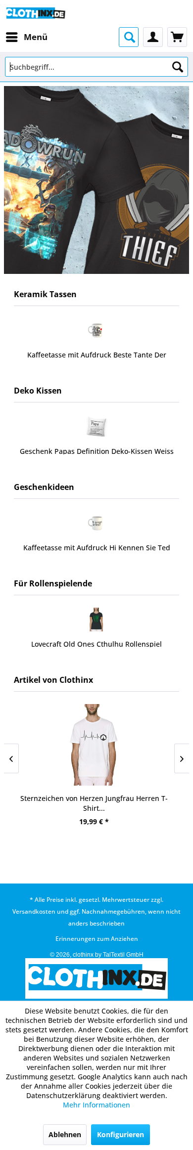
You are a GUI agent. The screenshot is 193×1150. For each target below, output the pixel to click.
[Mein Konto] (153, 37)
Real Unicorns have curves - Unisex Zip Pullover (96, 798)
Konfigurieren (120, 1134)
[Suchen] (177, 67)
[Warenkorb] (177, 37)
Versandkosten (33, 911)
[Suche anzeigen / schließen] (129, 37)
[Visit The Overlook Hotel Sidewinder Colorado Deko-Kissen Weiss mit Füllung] (96, 427)
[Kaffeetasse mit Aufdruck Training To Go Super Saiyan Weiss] (96, 330)
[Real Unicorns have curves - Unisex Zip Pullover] (96, 745)
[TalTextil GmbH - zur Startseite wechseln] (35, 13)
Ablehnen (64, 1134)
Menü (36, 37)
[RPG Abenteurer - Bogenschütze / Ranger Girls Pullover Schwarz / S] (96, 619)
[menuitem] (26, 37)
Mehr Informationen (96, 1104)
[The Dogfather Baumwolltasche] (96, 523)
